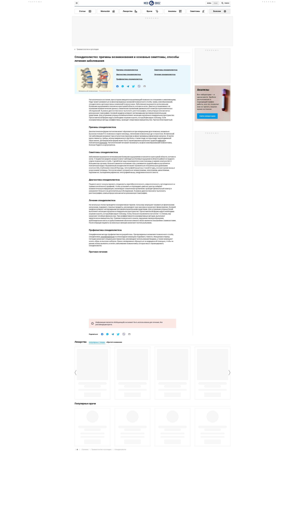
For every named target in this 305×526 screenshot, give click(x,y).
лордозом (103, 143)
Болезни (85, 449)
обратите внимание (114, 342)
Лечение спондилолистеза (164, 74)
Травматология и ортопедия (88, 49)
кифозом (161, 140)
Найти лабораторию (207, 116)
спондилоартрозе (107, 237)
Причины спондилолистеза (127, 70)
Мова (209, 3)
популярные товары (97, 342)
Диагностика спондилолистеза (128, 74)
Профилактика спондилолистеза (129, 79)
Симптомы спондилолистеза (165, 70)
